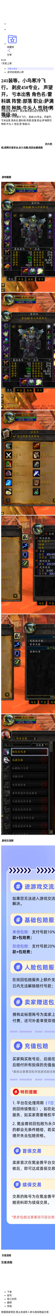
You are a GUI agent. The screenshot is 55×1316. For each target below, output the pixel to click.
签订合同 (11, 1299)
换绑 (9, 1302)
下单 (9, 1292)
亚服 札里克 (12, 69)
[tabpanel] (27, 505)
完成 (9, 1306)
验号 (9, 1295)
